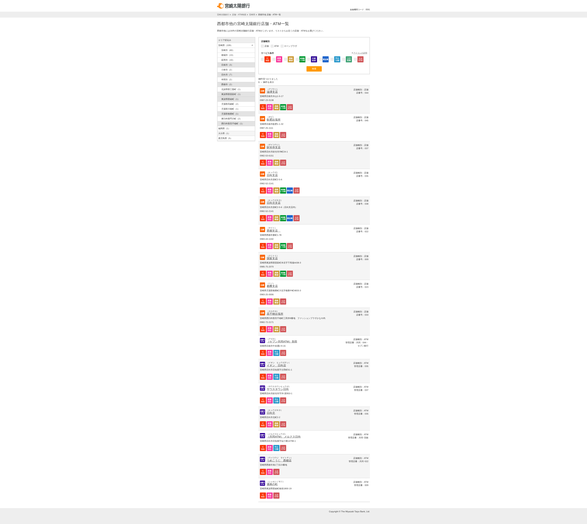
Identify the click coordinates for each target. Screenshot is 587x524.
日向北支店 (274, 202)
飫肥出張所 (274, 119)
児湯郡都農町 (230, 114)
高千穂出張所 (275, 313)
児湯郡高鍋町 (230, 104)
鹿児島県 (225, 138)
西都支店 (274, 230)
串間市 (227, 79)
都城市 (227, 55)
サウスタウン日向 (278, 389)
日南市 (227, 65)
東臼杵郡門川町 (231, 118)
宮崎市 (227, 50)
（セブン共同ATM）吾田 (282, 341)
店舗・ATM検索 (239, 14)
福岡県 (224, 128)
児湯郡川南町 (230, 109)
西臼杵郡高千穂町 (232, 123)
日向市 (227, 74)
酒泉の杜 (272, 484)
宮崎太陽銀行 (223, 14)
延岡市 (227, 60)
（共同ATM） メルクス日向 (284, 436)
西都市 (227, 84)
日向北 (271, 413)
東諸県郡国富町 (231, 94)
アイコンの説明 (360, 53)
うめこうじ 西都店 (279, 460)
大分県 (224, 133)
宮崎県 (252, 14)
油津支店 (272, 91)
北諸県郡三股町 (231, 89)
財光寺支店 (274, 147)
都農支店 (272, 286)
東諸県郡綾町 (230, 99)
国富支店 (272, 258)
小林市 (227, 70)
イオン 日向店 (276, 365)
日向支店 (272, 175)
